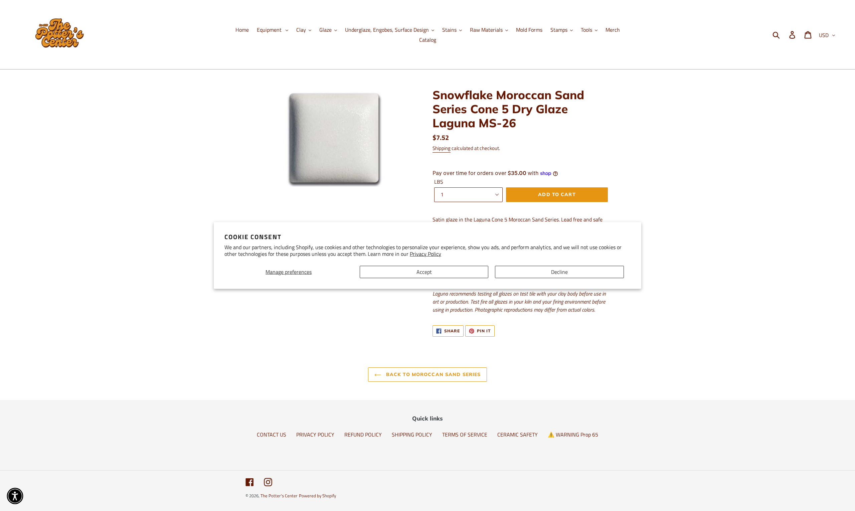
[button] (15, 496)
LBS (438, 182)
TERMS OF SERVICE (464, 435)
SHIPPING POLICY (412, 435)
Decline (559, 272)
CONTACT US (271, 435)
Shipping (442, 148)
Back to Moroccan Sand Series (432, 374)
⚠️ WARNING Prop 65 (573, 435)
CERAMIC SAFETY (517, 435)
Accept (424, 272)
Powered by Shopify (317, 495)
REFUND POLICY (363, 435)
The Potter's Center (279, 495)
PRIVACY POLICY (315, 435)
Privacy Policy (425, 254)
